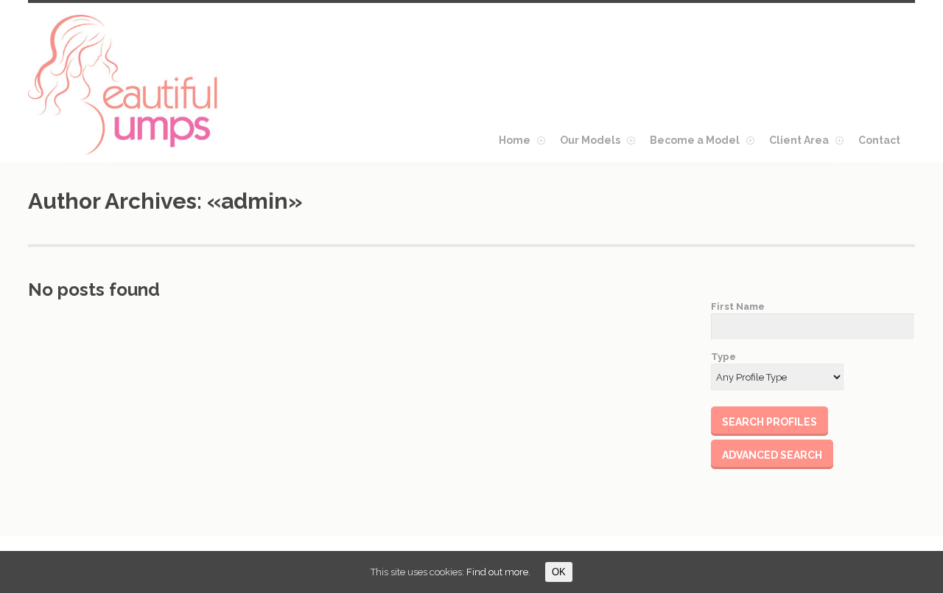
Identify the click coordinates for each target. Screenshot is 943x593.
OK (559, 572)
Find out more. (498, 572)
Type (723, 356)
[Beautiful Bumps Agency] (124, 85)
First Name (738, 306)
